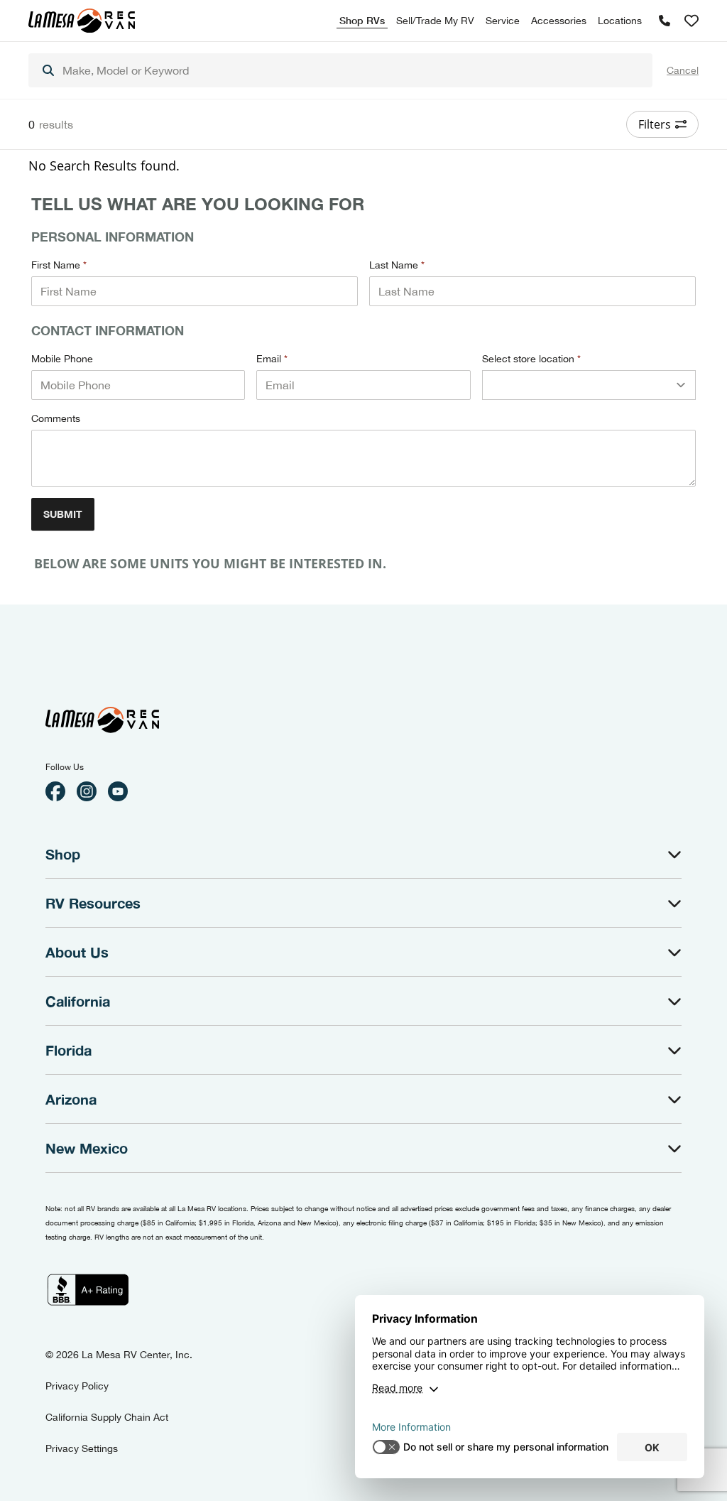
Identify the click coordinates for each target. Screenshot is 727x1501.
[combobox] (340, 70)
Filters (654, 124)
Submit (62, 514)
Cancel (683, 70)
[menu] (340, 70)
